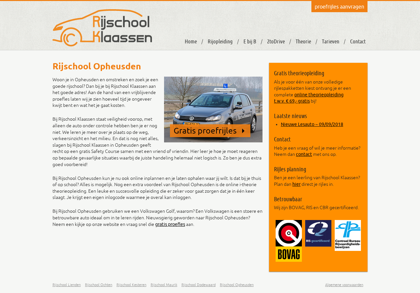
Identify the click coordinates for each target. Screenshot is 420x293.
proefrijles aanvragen (339, 7)
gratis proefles (170, 224)
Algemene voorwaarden (344, 285)
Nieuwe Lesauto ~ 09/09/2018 (312, 124)
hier (296, 184)
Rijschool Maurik (164, 285)
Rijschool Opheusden (237, 285)
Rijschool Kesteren (131, 285)
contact (304, 154)
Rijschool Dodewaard (198, 285)
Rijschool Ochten (98, 285)
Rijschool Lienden (66, 285)
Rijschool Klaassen (102, 27)
